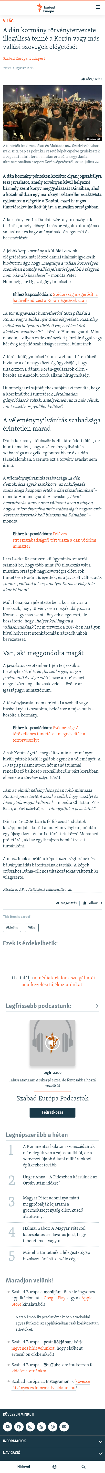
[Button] (91, 79)
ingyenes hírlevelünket (32, 1348)
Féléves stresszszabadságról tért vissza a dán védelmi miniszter (54, 540)
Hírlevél (23, 1467)
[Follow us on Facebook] (18, 1426)
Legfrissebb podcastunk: (38, 1006)
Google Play (54, 1298)
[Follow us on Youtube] (7, 1426)
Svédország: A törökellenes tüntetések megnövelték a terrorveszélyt (49, 734)
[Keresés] (83, 1467)
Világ (8, 21)
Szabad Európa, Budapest (24, 59)
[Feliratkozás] (64, 1426)
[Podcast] (52, 1426)
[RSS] (41, 1426)
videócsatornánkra (28, 1371)
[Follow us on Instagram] (30, 1426)
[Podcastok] (54, 1467)
